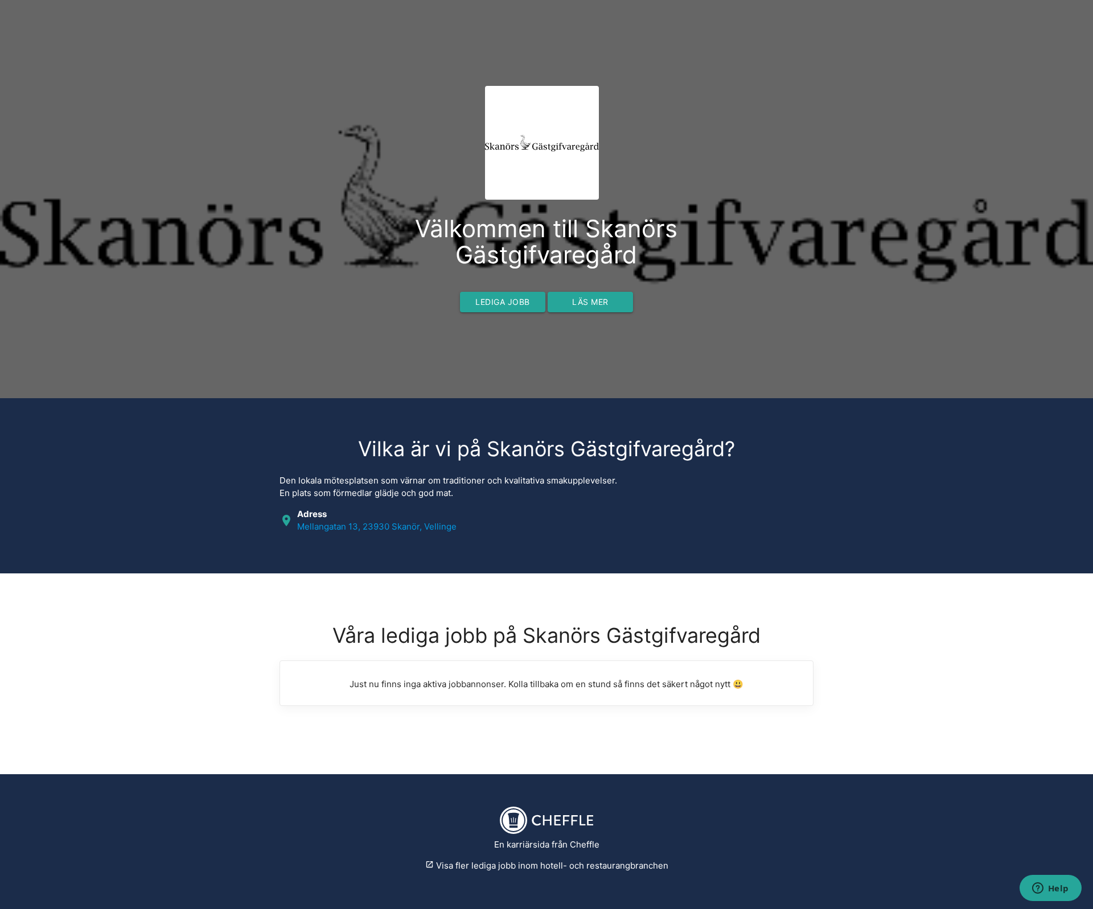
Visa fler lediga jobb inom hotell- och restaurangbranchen (546, 865)
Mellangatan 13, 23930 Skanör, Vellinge (377, 526)
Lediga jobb (502, 302)
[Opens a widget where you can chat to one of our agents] (1050, 889)
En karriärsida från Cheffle (546, 844)
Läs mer (590, 302)
